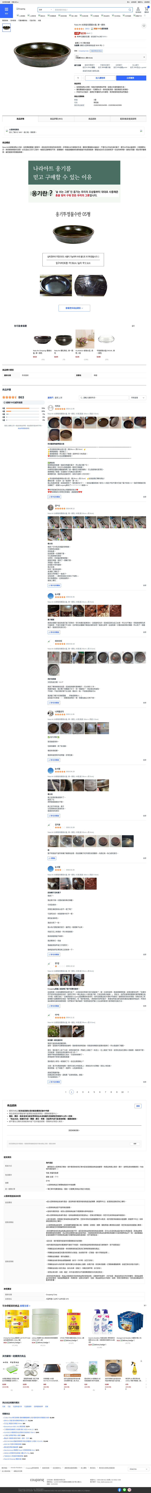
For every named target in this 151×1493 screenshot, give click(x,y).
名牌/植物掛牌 (38, 1406)
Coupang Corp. (90, 51)
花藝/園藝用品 (22, 20)
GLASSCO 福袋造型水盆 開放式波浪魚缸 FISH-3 (19, 1432)
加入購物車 (100, 78)
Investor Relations (16, 1467)
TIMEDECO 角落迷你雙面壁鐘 (13, 1456)
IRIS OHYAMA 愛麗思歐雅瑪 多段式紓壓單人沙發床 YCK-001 (23, 1441)
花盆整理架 (27, 1406)
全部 (40, 10)
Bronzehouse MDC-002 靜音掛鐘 (14, 1426)
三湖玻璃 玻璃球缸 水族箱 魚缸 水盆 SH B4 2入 (19, 1429)
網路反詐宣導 (18, 1470)
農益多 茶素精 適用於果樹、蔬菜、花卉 (16, 1438)
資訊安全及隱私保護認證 (107, 1467)
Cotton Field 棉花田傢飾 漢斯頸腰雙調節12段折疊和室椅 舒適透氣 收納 (26, 1418)
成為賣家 (147, 2)
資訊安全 (93, 1467)
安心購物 (83, 1467)
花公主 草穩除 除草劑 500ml (13, 1423)
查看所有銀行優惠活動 (91, 71)
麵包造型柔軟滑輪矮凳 (11, 1447)
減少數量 (83, 77)
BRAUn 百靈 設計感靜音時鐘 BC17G (15, 1420)
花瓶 (3, 1406)
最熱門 (50, 398)
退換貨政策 (45, 1467)
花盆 (9, 1406)
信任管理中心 (57, 1467)
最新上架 (58, 398)
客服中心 (140, 2)
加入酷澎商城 (6, 1470)
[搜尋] (130, 10)
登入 (128, 2)
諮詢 (138, 1106)
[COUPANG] (37, 1481)
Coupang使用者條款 (32, 1467)
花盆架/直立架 (17, 1406)
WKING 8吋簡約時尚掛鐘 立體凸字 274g (17, 1453)
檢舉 (135, 1144)
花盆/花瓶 (33, 20)
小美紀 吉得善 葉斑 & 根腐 (12, 1435)
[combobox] (138, 397)
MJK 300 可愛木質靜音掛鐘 (12, 1444)
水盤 (39, 20)
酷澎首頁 (5, 20)
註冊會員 (133, 2)
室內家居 (13, 20)
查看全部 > (25, 1306)
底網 (46, 1406)
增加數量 (83, 79)
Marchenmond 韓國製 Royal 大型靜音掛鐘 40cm (19, 1450)
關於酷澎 (4, 1467)
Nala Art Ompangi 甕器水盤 (12, 1459)
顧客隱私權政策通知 (71, 1467)
